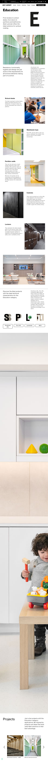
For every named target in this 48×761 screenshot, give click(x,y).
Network (32, 1)
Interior (14, 5)
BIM (20, 1)
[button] (43, 747)
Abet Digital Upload (24, 2)
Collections (24, 5)
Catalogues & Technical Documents (15, 2)
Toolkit (29, 1)
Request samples (41, 5)
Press (36, 1)
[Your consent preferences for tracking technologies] (2, 759)
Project (28, 5)
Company (33, 5)
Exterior (19, 5)
